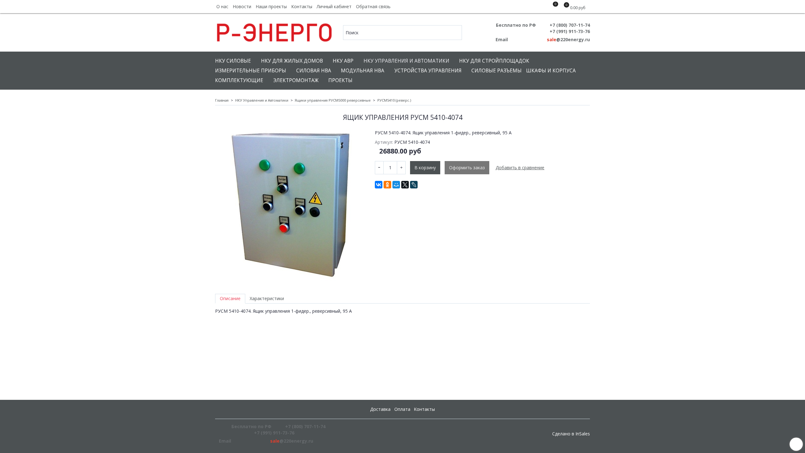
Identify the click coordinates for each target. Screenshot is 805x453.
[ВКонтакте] (378, 184)
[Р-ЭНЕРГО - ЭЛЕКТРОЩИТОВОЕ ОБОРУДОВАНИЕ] (274, 31)
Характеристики (267, 298)
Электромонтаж (296, 80)
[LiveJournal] (414, 184)
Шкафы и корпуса (551, 70)
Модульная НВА (362, 70)
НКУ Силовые (233, 61)
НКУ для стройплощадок (494, 61)
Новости (242, 6)
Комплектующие (239, 80)
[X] (405, 184)
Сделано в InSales (571, 434)
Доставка (380, 409)
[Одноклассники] (387, 184)
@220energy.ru (568, 39)
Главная (222, 100)
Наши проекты (271, 6)
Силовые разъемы (496, 70)
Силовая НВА (313, 70)
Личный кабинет (334, 6)
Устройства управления (428, 70)
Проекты (340, 80)
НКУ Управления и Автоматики (406, 61)
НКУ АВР (343, 61)
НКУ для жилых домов (292, 61)
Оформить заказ (467, 168)
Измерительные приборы (250, 70)
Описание (230, 298)
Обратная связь (373, 6)
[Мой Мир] (396, 184)
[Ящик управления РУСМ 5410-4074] (290, 205)
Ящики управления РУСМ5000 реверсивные (333, 100)
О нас (222, 6)
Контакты (301, 6)
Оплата (402, 409)
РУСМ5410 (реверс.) (394, 100)
